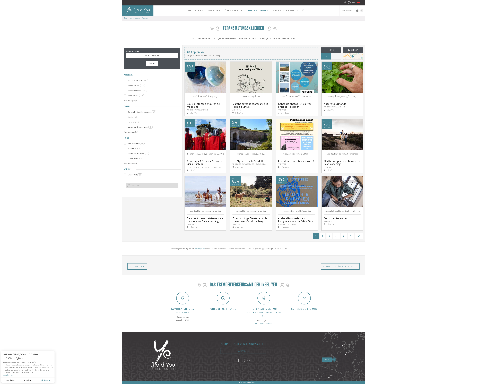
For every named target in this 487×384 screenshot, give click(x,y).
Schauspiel (134, 158)
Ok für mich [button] (45, 380)
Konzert (133, 148)
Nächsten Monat (137, 80)
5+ (336, 236)
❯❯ (359, 236)
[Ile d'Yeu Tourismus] (162, 356)
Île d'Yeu (327, 359)
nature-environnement (139, 127)
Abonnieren (243, 350)
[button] (195, 10)
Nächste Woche (136, 90)
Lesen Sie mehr (8, 375)
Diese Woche (135, 95)
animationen (135, 143)
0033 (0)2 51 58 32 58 (263, 323)
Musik (132, 117)
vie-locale (133, 122)
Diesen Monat (136, 85)
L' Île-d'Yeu (134, 174)
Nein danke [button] (10, 380)
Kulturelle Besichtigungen (141, 112)
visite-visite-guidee (137, 153)
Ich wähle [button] (27, 380)
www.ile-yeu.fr (199, 249)
